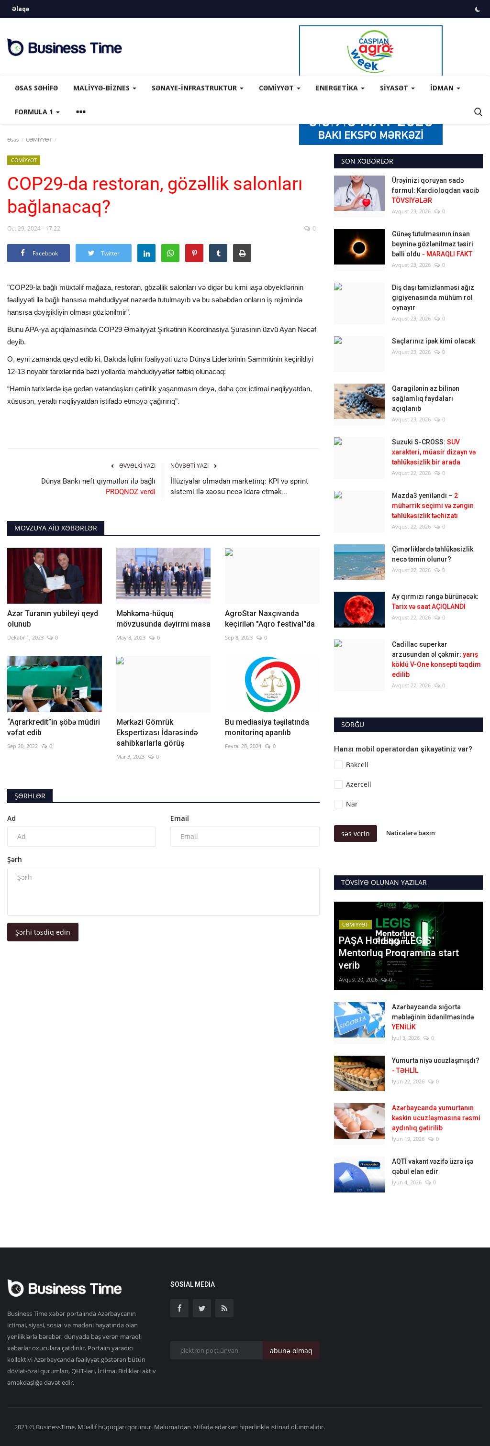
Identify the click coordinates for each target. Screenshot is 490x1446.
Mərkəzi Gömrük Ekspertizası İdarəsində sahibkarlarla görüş (157, 732)
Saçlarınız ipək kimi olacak (433, 341)
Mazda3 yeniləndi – (433, 505)
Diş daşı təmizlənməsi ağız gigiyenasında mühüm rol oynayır (433, 297)
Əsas (13, 139)
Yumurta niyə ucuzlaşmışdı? (435, 1065)
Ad (11, 818)
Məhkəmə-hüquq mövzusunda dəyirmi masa (163, 619)
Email (179, 818)
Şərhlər (29, 795)
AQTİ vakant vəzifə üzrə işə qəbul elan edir (432, 1166)
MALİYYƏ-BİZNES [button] (102, 87)
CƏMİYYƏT (39, 139)
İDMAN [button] (443, 87)
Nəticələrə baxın (410, 832)
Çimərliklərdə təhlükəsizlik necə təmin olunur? (432, 554)
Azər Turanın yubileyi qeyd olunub (52, 619)
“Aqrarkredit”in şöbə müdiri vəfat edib (53, 727)
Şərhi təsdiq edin (42, 932)
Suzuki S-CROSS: (434, 452)
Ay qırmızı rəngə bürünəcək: (435, 601)
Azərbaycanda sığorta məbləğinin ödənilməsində (433, 1017)
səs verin (355, 833)
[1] (477, 9)
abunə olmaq (291, 1350)
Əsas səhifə (36, 87)
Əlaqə (20, 9)
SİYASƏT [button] (395, 87)
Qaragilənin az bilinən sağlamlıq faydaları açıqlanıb (425, 398)
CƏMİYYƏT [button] (277, 87)
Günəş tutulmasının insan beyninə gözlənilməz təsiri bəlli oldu (432, 244)
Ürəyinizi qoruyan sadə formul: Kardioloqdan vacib (435, 190)
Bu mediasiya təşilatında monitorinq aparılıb (267, 727)
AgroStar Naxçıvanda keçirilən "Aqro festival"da (270, 619)
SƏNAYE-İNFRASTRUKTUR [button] (195, 87)
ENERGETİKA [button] (338, 87)
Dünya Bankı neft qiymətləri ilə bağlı (98, 486)
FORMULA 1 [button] (35, 111)
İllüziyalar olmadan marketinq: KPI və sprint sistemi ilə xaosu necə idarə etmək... (239, 486)
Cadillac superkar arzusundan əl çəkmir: (436, 659)
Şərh (14, 859)
